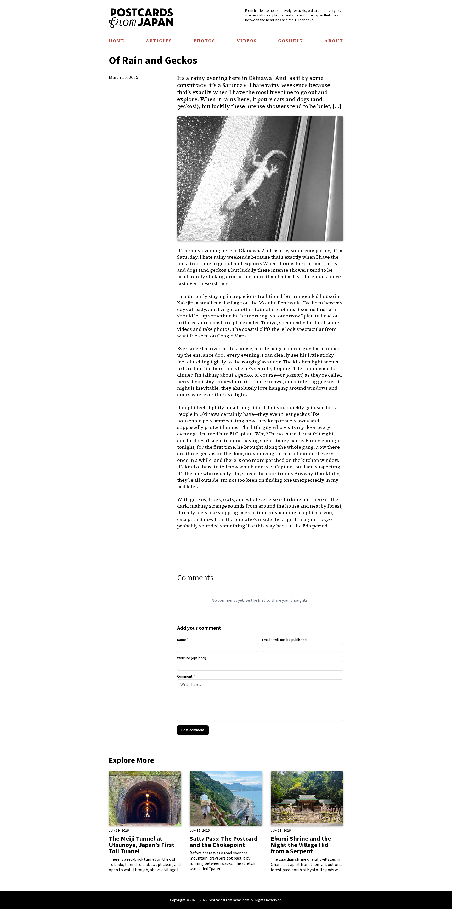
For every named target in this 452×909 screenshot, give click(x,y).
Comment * (186, 676)
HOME (117, 40)
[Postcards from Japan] (141, 18)
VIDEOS (246, 40)
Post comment (193, 730)
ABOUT (333, 40)
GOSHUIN (290, 40)
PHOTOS (204, 40)
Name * (182, 640)
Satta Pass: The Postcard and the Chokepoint (224, 842)
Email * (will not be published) (285, 640)
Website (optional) (191, 658)
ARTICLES (159, 40)
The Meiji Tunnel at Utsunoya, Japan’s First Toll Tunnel (141, 845)
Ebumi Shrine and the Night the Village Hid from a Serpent (301, 845)
